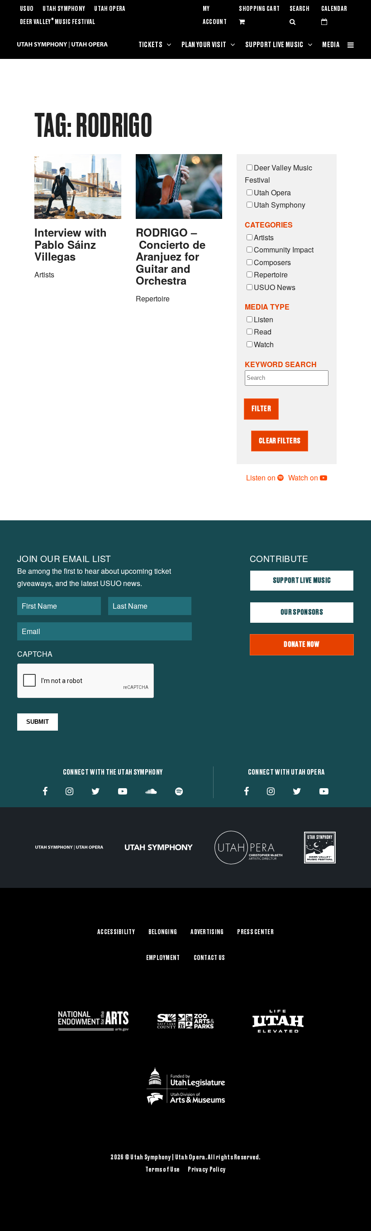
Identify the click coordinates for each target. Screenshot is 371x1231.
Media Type (267, 306)
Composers (272, 262)
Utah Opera (109, 9)
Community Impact (284, 249)
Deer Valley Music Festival (57, 22)
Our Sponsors (302, 612)
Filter (261, 408)
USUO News (274, 287)
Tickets (150, 44)
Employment (163, 958)
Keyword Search (281, 364)
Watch (264, 344)
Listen (263, 319)
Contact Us (209, 958)
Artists (264, 237)
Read (262, 331)
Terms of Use (162, 1170)
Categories (269, 224)
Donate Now (301, 644)
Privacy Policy (207, 1170)
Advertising (207, 932)
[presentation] (86, 681)
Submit (37, 721)
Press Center (255, 932)
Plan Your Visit (204, 44)
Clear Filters (279, 441)
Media (330, 44)
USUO (26, 9)
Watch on (304, 477)
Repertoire (271, 274)
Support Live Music (274, 44)
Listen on (261, 477)
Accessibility (116, 932)
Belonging (162, 932)
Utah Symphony (64, 9)
